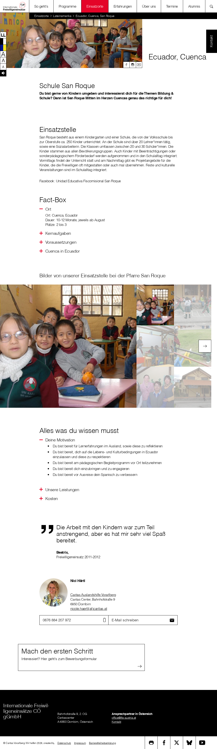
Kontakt (116, 722)
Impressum (80, 743)
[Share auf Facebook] (164, 742)
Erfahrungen (123, 6)
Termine (172, 6)
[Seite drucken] (151, 742)
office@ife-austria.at (124, 718)
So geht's (41, 6)
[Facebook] (126, 65)
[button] (3, 35)
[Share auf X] (176, 742)
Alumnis (194, 6)
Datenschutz (64, 743)
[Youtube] (139, 65)
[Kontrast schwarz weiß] (3, 41)
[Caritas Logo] (14, 6)
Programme (67, 6)
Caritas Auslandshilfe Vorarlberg (93, 595)
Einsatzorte (94, 6)
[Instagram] (132, 65)
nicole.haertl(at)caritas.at (88, 608)
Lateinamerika (62, 16)
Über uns (149, 6)
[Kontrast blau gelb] (3, 47)
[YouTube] (202, 742)
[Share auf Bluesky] (189, 742)
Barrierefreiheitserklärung (102, 743)
